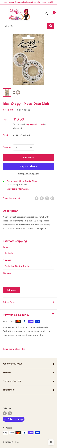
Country (6, 247)
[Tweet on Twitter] (47, 198)
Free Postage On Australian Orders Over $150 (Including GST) (28, 2)
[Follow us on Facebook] (5, 413)
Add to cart (28, 157)
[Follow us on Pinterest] (10, 413)
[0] (52, 13)
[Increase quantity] (31, 147)
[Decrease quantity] (16, 147)
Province (7, 260)
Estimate (11, 290)
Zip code (7, 273)
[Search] (50, 26)
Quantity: (7, 147)
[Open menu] (4, 14)
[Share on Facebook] (36, 198)
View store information (17, 189)
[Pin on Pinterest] (42, 198)
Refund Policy (9, 302)
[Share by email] (52, 198)
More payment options (28, 173)
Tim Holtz (8, 110)
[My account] (46, 13)
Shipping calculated (34, 124)
